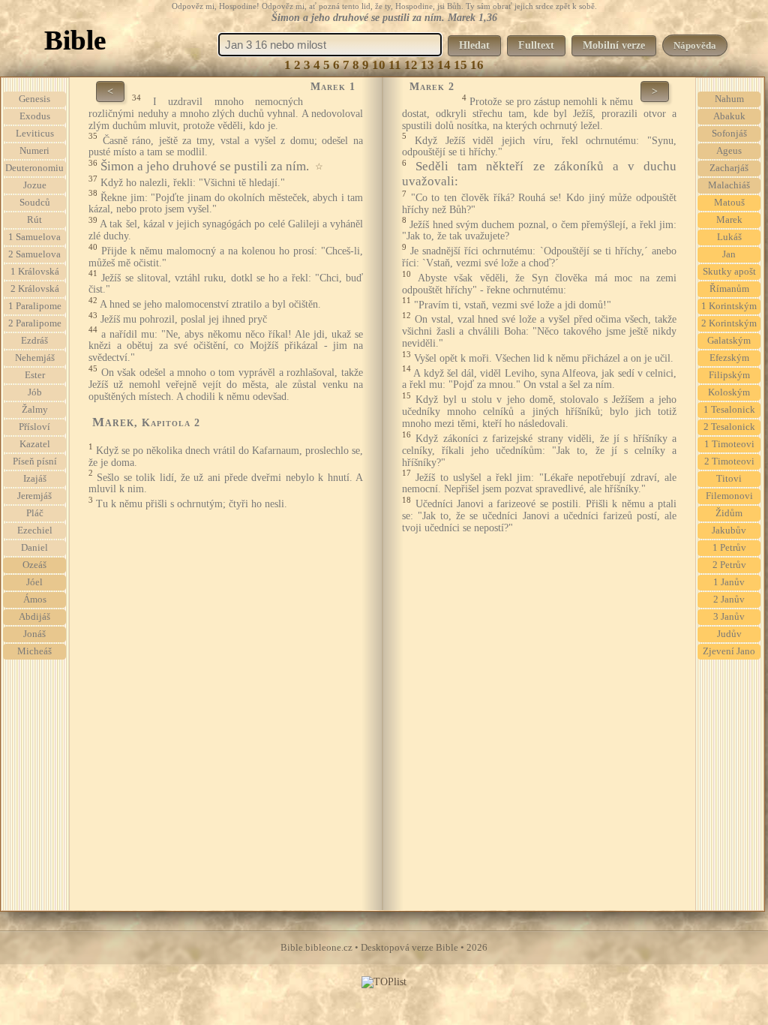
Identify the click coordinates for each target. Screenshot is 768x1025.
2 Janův (729, 599)
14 (444, 65)
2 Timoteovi (729, 461)
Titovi (729, 478)
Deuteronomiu (34, 168)
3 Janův (729, 617)
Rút (34, 220)
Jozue (34, 185)
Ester (35, 375)
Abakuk (729, 116)
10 (379, 65)
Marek (729, 220)
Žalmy (35, 409)
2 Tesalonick (729, 427)
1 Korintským (729, 306)
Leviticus (35, 133)
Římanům (729, 289)
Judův (729, 634)
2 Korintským (729, 323)
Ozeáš (34, 565)
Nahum (729, 99)
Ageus (729, 151)
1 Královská (34, 271)
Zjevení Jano (729, 651)
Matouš (729, 202)
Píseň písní (35, 461)
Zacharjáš (729, 168)
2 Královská (34, 289)
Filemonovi (729, 496)
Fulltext (536, 45)
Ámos (34, 599)
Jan (729, 254)
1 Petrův (729, 548)
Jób (35, 392)
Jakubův (729, 530)
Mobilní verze (614, 45)
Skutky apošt (729, 271)
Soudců (35, 202)
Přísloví (34, 427)
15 (460, 65)
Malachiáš (729, 185)
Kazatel (35, 444)
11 (394, 65)
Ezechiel (34, 530)
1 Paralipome (35, 306)
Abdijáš (34, 617)
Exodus (35, 116)
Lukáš (729, 237)
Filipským (729, 375)
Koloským (729, 392)
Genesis (34, 99)
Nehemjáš (35, 358)
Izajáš (34, 478)
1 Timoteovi (729, 444)
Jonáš (34, 634)
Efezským (729, 358)
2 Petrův (729, 565)
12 (411, 65)
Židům (729, 513)
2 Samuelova (34, 254)
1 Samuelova (34, 237)
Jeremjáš (34, 496)
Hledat (474, 45)
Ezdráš (34, 340)
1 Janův (729, 582)
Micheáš (34, 651)
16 (477, 65)
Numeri (35, 151)
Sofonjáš (729, 133)
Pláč (35, 513)
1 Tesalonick (729, 409)
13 (427, 65)
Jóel (34, 582)
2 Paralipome (35, 323)
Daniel (34, 548)
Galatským (729, 340)
